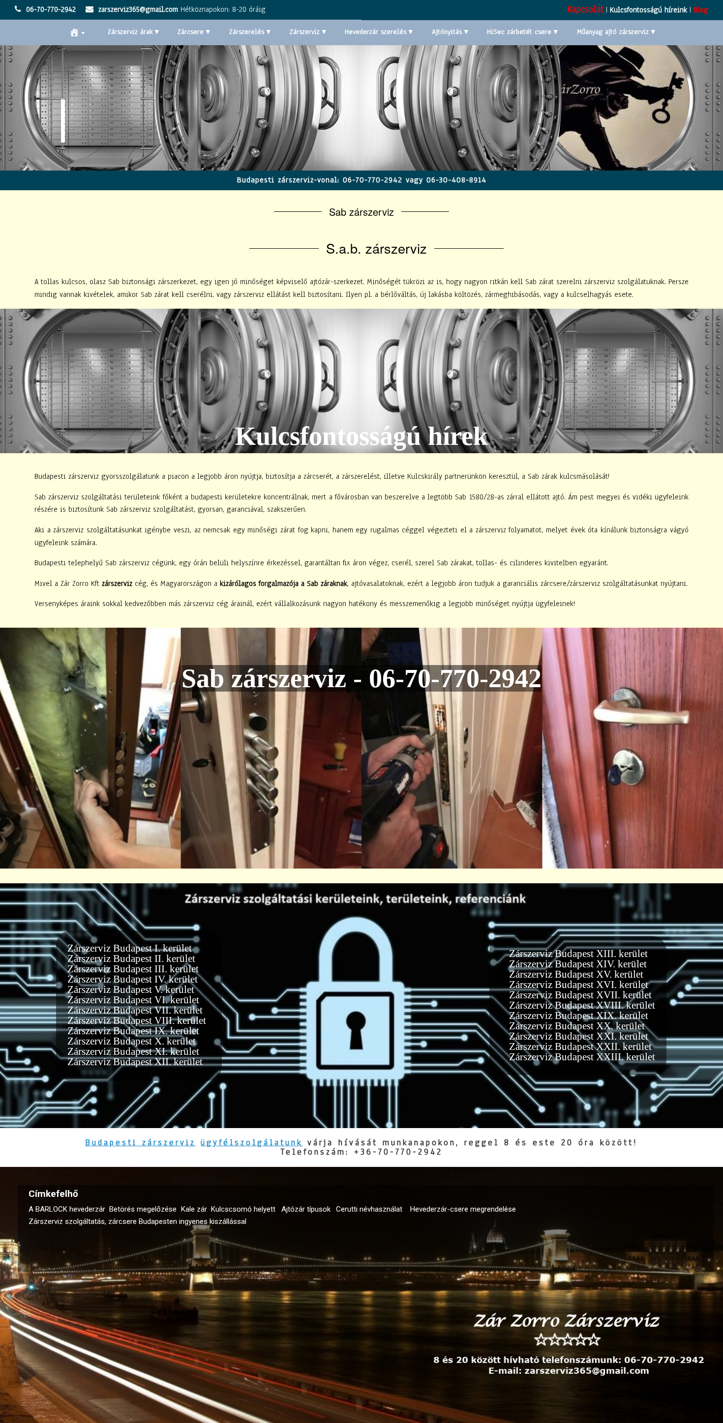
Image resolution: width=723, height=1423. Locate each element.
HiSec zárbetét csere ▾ (522, 31)
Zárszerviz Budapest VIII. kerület (136, 1020)
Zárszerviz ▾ (308, 31)
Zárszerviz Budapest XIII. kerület (578, 953)
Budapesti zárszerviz (140, 1142)
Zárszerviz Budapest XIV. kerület (578, 964)
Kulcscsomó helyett (243, 1209)
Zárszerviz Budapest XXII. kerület (580, 1046)
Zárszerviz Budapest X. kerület (131, 1041)
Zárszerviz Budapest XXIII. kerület (582, 1057)
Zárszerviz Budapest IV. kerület (132, 979)
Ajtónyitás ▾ (450, 31)
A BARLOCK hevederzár (67, 1209)
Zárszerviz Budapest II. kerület (131, 958)
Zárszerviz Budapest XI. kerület (133, 1051)
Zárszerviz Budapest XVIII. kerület (582, 1005)
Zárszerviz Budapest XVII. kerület (580, 995)
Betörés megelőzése (143, 1209)
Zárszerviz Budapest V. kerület (130, 989)
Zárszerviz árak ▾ (133, 31)
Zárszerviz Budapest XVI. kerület (578, 984)
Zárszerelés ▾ (250, 31)
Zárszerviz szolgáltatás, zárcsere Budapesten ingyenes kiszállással (137, 1221)
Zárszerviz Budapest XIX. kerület (578, 1015)
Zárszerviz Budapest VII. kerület (135, 1010)
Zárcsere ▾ (194, 31)
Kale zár (194, 1209)
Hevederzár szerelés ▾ (379, 31)
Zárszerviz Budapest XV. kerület (576, 974)
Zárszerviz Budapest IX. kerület (133, 1031)
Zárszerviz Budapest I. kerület (129, 948)
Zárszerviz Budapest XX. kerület (577, 1026)
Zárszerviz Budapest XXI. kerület (578, 1036)
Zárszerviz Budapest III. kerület (133, 969)
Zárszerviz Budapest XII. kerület (135, 1062)
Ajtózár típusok (306, 1209)
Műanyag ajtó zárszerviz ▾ (616, 31)
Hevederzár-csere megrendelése (463, 1209)
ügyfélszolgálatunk (251, 1142)
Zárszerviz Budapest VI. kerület (133, 1000)
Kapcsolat (585, 9)
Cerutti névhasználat (369, 1209)
